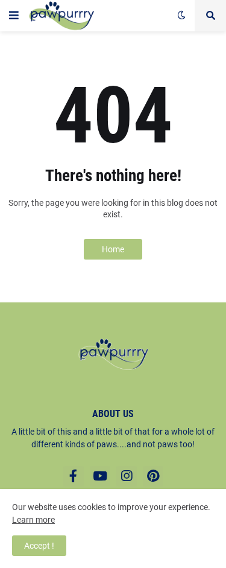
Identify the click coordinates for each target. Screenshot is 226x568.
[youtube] (100, 476)
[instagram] (126, 476)
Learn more (33, 520)
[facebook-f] (73, 476)
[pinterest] (153, 476)
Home (113, 249)
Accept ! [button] (39, 545)
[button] (14, 15)
